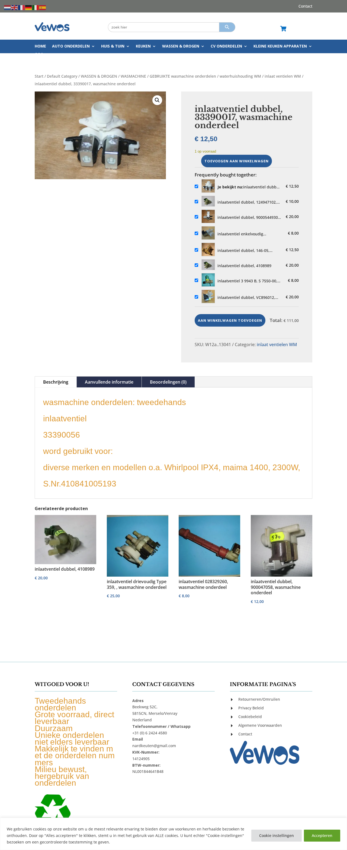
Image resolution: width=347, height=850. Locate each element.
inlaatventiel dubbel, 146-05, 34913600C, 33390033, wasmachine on (243, 250)
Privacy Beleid (251, 707)
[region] (173, 834)
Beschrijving (55, 382)
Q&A (39, 54)
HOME (40, 46)
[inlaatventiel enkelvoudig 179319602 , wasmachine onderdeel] (208, 233)
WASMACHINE (133, 76)
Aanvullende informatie (109, 382)
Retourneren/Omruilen (259, 699)
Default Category (62, 76)
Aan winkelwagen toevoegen (230, 320)
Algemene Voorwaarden (260, 725)
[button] (157, 100)
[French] (21, 7)
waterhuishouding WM (240, 76)
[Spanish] (42, 7)
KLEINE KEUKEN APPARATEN (280, 46)
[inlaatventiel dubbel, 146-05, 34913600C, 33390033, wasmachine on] (208, 250)
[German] (28, 7)
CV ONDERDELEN (226, 46)
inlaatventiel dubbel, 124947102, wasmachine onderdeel (247, 202)
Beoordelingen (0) (168, 382)
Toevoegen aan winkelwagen (236, 161)
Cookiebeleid (250, 716)
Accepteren (322, 835)
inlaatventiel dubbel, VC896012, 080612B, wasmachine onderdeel (247, 297)
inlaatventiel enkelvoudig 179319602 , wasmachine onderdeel (250, 234)
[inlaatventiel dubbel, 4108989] (208, 265)
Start (39, 76)
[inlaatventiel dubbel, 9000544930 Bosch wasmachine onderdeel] (208, 217)
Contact (305, 6)
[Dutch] (7, 7)
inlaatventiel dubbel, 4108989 (244, 265)
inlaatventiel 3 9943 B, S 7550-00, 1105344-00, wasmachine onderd (247, 281)
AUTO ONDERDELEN (71, 46)
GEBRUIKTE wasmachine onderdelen (183, 76)
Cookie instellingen (276, 835)
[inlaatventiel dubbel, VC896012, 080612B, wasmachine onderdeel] (208, 297)
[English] (14, 7)
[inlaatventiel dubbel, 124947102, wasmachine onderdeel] (208, 201)
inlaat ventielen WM (283, 76)
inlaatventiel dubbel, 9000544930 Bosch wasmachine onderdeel (247, 217)
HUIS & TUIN (112, 46)
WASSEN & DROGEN (180, 46)
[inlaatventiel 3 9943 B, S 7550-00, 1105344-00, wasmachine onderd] (208, 280)
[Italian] (35, 7)
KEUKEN (143, 46)
